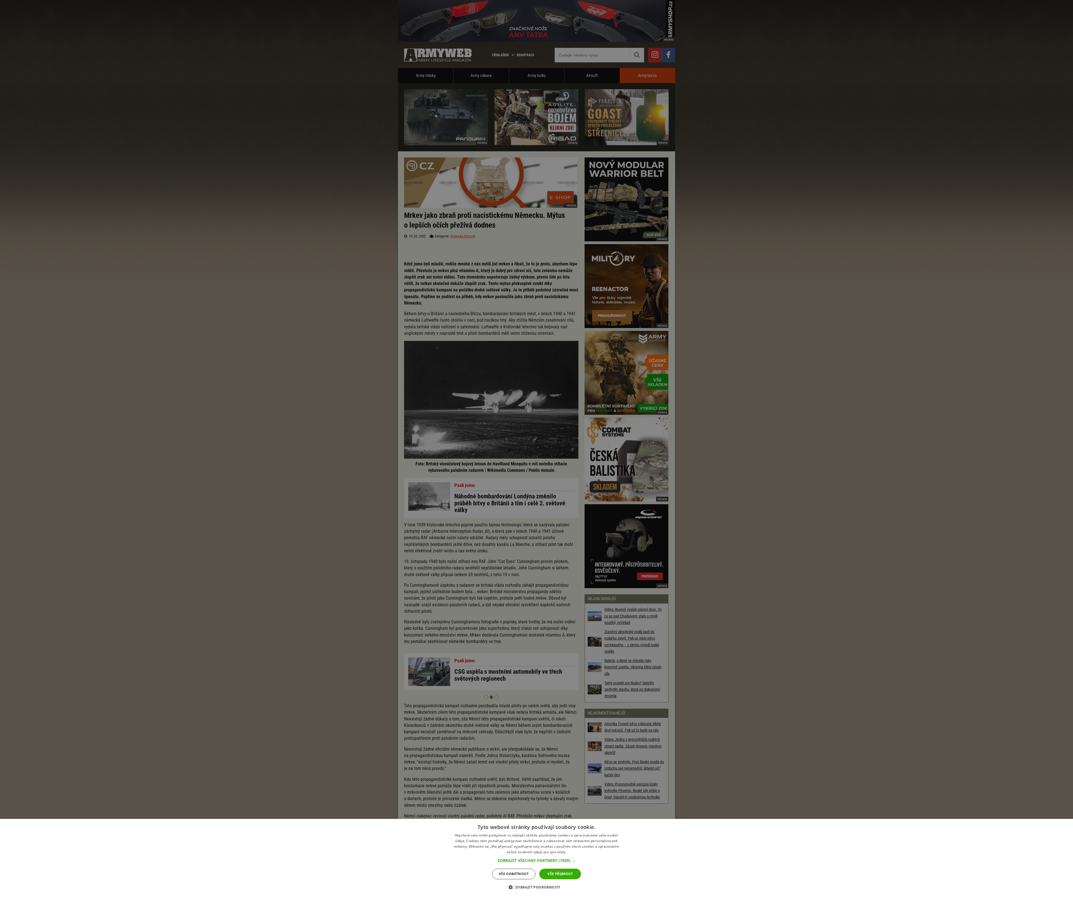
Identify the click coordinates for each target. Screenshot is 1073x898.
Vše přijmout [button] (560, 873)
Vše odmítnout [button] (514, 873)
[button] (536, 860)
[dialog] (536, 858)
